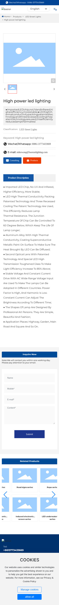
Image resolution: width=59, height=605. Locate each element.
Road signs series (23, 487)
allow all (29, 597)
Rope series (50, 487)
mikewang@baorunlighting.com (32, 152)
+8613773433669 (13, 550)
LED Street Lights (33, 16)
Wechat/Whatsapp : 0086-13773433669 (26, 2)
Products (17, 16)
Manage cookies (29, 589)
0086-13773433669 (41, 144)
